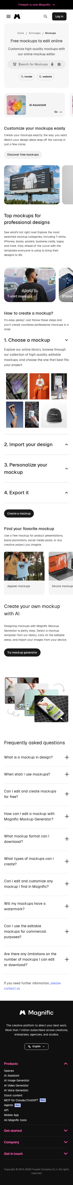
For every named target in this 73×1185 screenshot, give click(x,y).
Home (20, 33)
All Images (35, 33)
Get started (13, 1130)
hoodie (28, 76)
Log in (59, 16)
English (36, 1046)
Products (11, 1063)
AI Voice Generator (16, 1090)
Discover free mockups (23, 154)
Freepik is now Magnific (34, 4)
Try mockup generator (22, 652)
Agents (12, 1105)
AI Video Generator (16, 1085)
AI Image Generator (16, 1080)
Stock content (13, 1095)
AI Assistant (11, 1075)
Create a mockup (19, 513)
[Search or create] (45, 16)
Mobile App (11, 1115)
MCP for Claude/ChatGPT (24, 1100)
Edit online (23, 196)
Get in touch (13, 1153)
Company (11, 1142)
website (47, 76)
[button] (36, 1046)
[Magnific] (36, 1013)
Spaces (9, 1071)
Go (42, 196)
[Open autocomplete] (13, 64)
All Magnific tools (15, 1120)
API (6, 1110)
